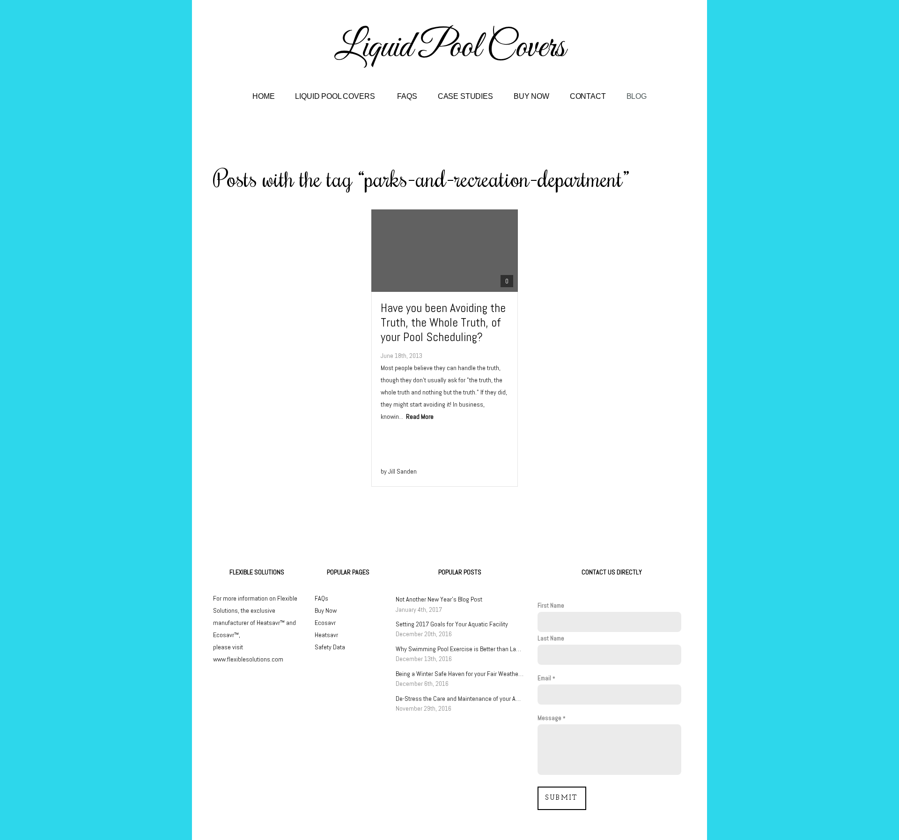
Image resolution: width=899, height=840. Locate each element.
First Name (551, 606)
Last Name (551, 638)
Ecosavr (325, 622)
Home (263, 96)
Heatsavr (326, 635)
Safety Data (330, 647)
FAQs (407, 96)
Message (549, 718)
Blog (636, 96)
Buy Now (531, 96)
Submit (561, 798)
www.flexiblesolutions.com (248, 659)
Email (544, 678)
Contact (588, 96)
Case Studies (465, 96)
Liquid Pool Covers (335, 96)
